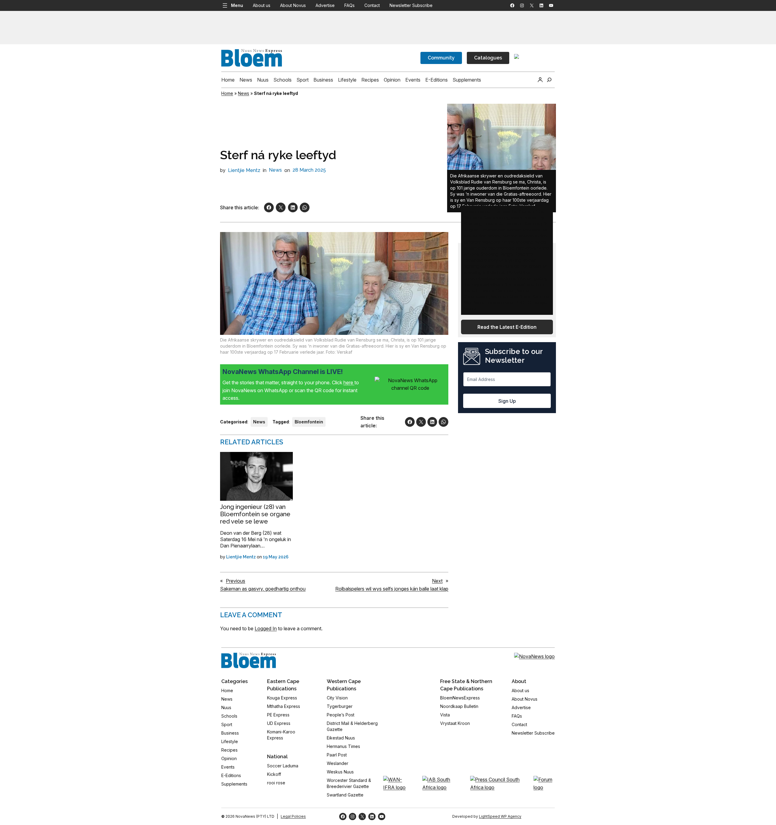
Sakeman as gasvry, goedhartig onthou (263, 589)
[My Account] (540, 79)
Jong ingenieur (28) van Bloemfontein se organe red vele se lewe (255, 514)
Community (441, 58)
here (348, 382)
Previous (235, 581)
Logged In (266, 628)
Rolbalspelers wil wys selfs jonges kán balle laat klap (391, 589)
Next (437, 581)
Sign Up (507, 401)
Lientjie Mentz (244, 170)
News (243, 93)
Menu (237, 5)
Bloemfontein (309, 421)
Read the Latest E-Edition (507, 327)
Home (227, 93)
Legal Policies (293, 816)
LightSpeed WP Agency (500, 816)
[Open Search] (549, 79)
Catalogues (488, 58)
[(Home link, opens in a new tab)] (248, 660)
